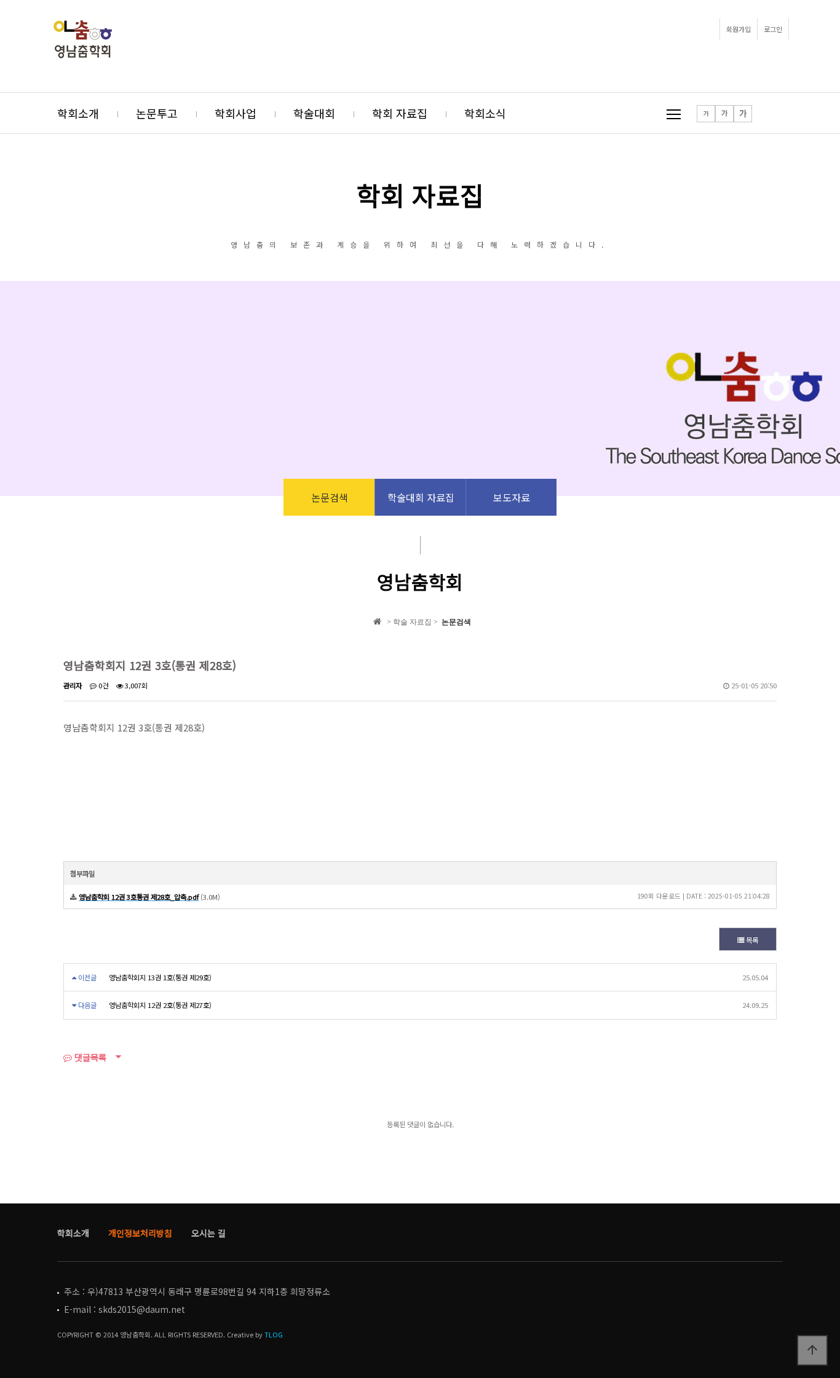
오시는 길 (208, 1233)
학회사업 (235, 113)
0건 (102, 685)
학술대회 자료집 (420, 497)
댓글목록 (89, 1056)
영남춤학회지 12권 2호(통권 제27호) (160, 1005)
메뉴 (673, 114)
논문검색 (329, 497)
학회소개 (78, 113)
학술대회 (314, 113)
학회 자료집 (399, 113)
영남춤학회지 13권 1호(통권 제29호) (160, 977)
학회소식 (485, 113)
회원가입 (738, 29)
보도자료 (511, 497)
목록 (751, 940)
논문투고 (157, 113)
